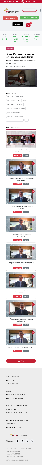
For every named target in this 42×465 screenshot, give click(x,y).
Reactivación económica (13, 112)
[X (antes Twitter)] (27, 441)
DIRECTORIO (10, 380)
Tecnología (19, 104)
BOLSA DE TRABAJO (13, 427)
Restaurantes (19, 96)
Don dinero (10, 96)
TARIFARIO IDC (11, 424)
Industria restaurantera (13, 100)
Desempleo (10, 104)
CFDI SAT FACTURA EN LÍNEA (16, 413)
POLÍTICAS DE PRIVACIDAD (15, 395)
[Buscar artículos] (29, 10)
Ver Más (21, 361)
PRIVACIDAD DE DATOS (14, 398)
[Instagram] (22, 441)
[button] (21, 78)
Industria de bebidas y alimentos (16, 108)
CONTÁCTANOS (12, 384)
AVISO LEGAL (11, 391)
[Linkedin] (32, 441)
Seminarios (17, 24)
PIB (26, 120)
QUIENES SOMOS (12, 377)
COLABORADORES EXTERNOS (17, 406)
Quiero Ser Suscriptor (29, 18)
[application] (21, 78)
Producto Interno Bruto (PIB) (14, 120)
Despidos (24, 100)
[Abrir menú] (39, 10)
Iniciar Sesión (9, 18)
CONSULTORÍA (11, 409)
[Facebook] (17, 441)
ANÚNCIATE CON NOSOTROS (17, 420)
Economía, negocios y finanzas (15, 116)
